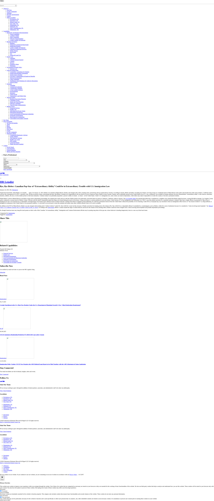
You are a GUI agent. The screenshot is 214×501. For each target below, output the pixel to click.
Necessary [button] (2, 489)
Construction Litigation (16, 88)
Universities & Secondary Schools (19, 118)
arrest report (51, 207)
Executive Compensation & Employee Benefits (22, 76)
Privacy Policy (73, 474)
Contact (5, 145)
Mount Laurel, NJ (14, 22)
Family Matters (14, 136)
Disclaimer (6, 414)
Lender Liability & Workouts (17, 40)
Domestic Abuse (14, 64)
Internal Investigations (16, 78)
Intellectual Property (15, 46)
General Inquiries (11, 150)
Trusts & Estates (11, 97)
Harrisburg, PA (14, 20)
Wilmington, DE (14, 29)
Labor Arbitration (14, 79)
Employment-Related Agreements (19, 73)
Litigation (9, 84)
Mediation (12, 66)
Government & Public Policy (14, 67)
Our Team (6, 120)
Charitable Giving (14, 100)
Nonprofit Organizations (16, 115)
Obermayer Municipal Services (18, 49)
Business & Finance (12, 41)
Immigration (11, 213)
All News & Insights (12, 123)
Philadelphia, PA (14, 25)
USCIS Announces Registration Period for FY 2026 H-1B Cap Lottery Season (22, 334)
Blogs (8, 126)
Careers (9, 16)
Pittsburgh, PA (14, 26)
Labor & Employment (12, 70)
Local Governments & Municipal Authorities (22, 114)
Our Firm (9, 10)
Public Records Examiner (16, 144)
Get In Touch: (10, 147)
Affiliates (9, 13)
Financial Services (15, 108)
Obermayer (15, 190)
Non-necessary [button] (4, 495)
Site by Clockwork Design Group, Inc (10, 422)
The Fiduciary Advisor (16, 138)
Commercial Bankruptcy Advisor (19, 135)
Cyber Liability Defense (16, 90)
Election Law (13, 69)
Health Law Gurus (15, 139)
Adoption (12, 58)
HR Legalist (13, 141)
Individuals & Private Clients (17, 111)
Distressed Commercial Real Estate (19, 44)
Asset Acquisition (14, 34)
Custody (12, 61)
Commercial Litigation (16, 87)
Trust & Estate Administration (18, 105)
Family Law (10, 56)
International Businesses (16, 112)
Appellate (12, 85)
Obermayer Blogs (11, 133)
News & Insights (7, 121)
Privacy (5, 416)
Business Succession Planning (18, 99)
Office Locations (11, 17)
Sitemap (5, 418)
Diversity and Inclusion (13, 14)
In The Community (12, 11)
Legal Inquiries (11, 148)
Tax (11, 53)
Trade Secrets (13, 94)
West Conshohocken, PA (16, 28)
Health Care (13, 109)
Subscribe (2, 272)
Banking (12, 43)
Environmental (14, 91)
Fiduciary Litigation (15, 103)
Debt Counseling (14, 37)
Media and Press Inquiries (13, 151)
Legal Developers (14, 142)
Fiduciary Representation (16, 38)
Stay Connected (4, 174)
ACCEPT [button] (81, 474)
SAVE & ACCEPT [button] (5, 500)
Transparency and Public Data (18, 96)
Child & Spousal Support (16, 59)
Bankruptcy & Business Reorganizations (17, 32)
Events (8, 130)
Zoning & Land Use (15, 55)
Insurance (12, 93)
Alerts (8, 124)
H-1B (1, 328)
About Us (6, 8)
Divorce (12, 63)
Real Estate (13, 52)
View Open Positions (5, 390)
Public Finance (14, 50)
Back (2, 1)
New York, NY (14, 23)
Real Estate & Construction (17, 117)
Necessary (4, 491)
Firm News (10, 129)
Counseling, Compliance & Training (19, 72)
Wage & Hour (13, 82)
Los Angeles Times (131, 198)
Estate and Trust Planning (16, 102)
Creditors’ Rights (14, 35)
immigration (9, 214)
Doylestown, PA (14, 19)
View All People (7, 169)
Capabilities (6, 31)
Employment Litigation (16, 75)
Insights (9, 127)
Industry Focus (11, 106)
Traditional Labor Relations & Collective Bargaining (24, 81)
